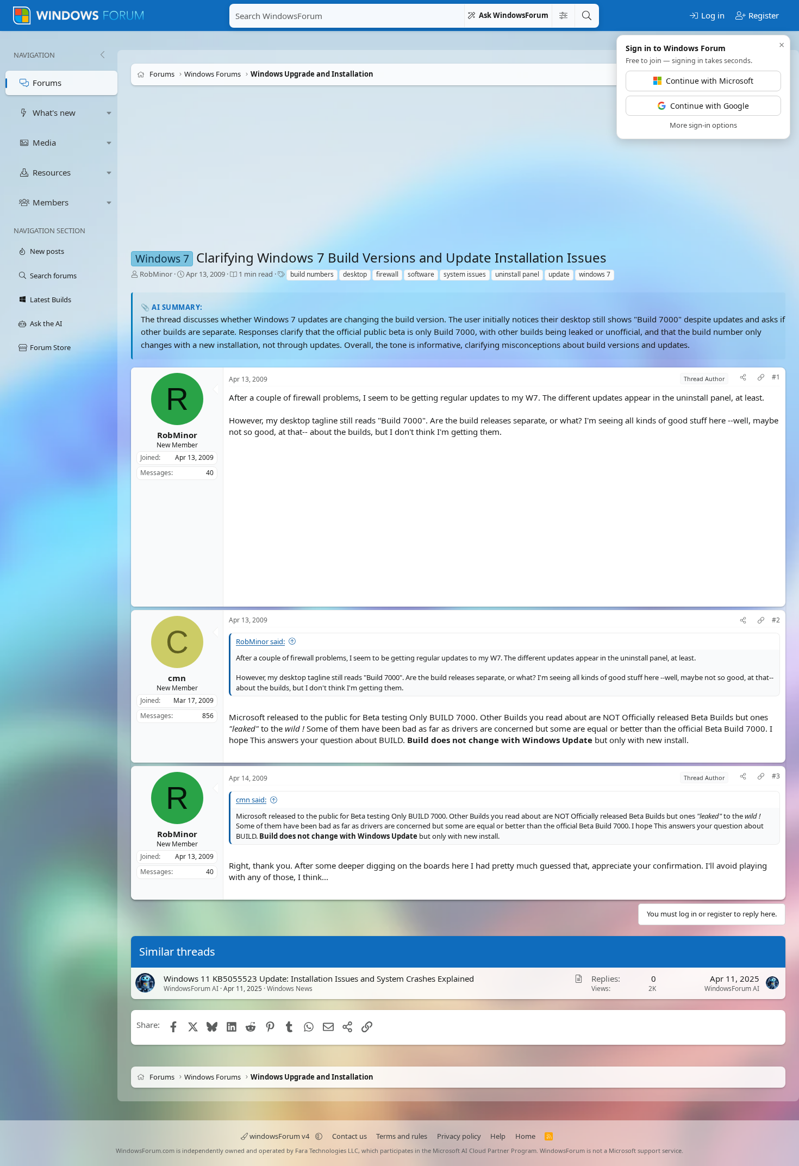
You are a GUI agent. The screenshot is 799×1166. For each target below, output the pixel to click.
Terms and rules (401, 1136)
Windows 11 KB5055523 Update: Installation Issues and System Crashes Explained (319, 978)
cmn (177, 677)
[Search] (586, 15)
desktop (355, 274)
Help (497, 1136)
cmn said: (251, 800)
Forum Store (50, 347)
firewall (387, 274)
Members (50, 202)
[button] (109, 113)
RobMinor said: (260, 641)
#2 (776, 620)
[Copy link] (761, 378)
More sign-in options (703, 125)
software (421, 274)
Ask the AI (46, 323)
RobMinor (156, 274)
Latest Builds (50, 299)
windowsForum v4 (279, 1136)
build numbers (312, 274)
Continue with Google (709, 106)
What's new (54, 112)
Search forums (53, 275)
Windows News (290, 988)
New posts (47, 251)
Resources (52, 172)
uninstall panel (517, 274)
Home (525, 1136)
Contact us (349, 1136)
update (559, 274)
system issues (465, 274)
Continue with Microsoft (709, 81)
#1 (776, 377)
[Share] (743, 378)
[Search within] (563, 15)
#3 (776, 776)
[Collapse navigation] (102, 55)
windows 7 (594, 274)
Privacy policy (459, 1136)
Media (44, 142)
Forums (47, 82)
